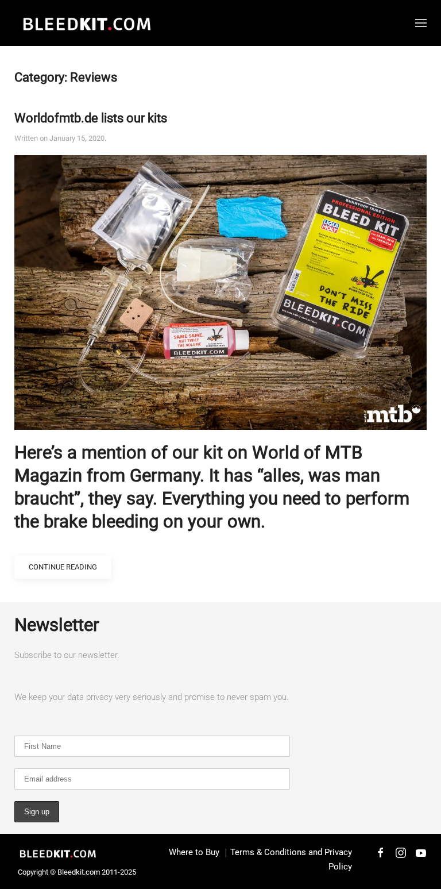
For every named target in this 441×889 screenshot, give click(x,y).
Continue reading (63, 567)
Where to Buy (194, 852)
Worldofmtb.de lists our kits (90, 118)
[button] (421, 23)
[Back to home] (86, 23)
